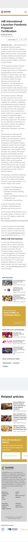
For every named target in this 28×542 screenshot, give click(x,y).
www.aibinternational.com (16, 233)
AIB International (7, 34)
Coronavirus (16, 363)
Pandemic (5, 366)
